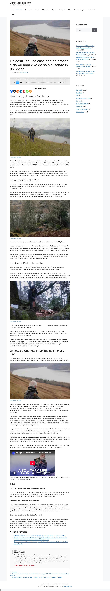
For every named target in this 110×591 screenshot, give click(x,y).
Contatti (12, 14)
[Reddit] (17, 91)
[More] (30, 91)
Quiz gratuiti (28, 10)
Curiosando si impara (20, 3)
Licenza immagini (79, 10)
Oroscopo (79, 106)
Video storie (45, 10)
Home (11, 10)
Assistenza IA (91, 10)
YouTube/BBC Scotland (15, 157)
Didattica (79, 93)
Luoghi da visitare (82, 104)
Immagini (62, 10)
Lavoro (78, 101)
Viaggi (37, 10)
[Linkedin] (20, 91)
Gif (77, 95)
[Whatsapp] (27, 91)
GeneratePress (67, 586)
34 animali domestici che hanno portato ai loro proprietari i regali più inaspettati (39, 536)
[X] (14, 91)
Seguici (54, 10)
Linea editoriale (51, 584)
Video (69, 10)
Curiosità (19, 10)
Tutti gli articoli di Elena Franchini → (25, 565)
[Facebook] (11, 91)
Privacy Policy (60, 584)
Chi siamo (43, 584)
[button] (0, 590)
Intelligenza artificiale (83, 98)
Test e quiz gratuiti (82, 109)
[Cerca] (94, 30)
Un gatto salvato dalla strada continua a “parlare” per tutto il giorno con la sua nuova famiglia (37, 577)
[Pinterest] (24, 91)
